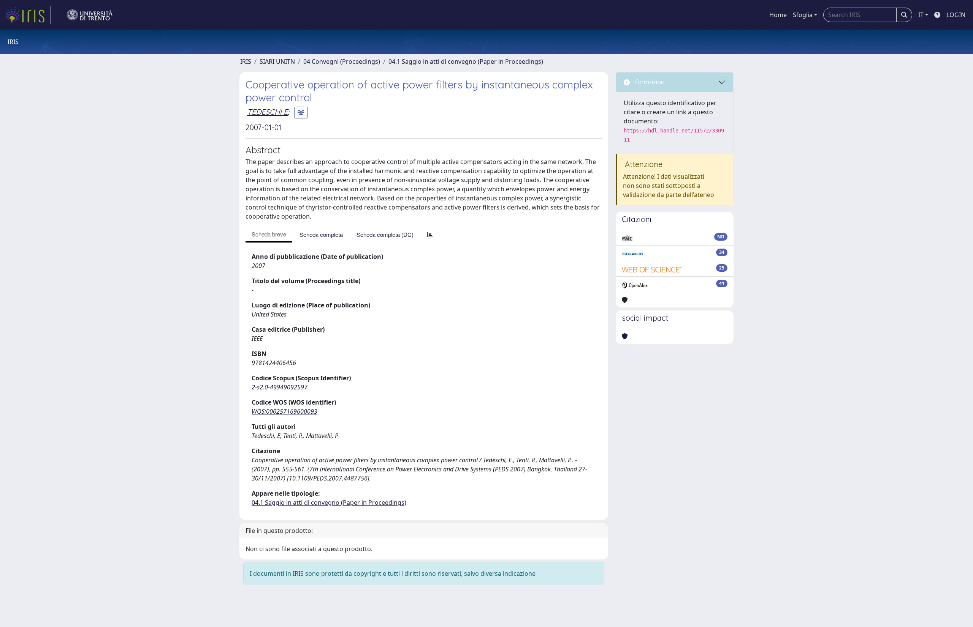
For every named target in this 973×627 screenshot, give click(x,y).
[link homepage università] (89, 15)
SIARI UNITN (277, 61)
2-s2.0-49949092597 (279, 387)
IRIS (245, 61)
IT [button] (921, 15)
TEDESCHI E (267, 112)
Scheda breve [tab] (269, 234)
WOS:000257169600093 (284, 411)
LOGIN (955, 15)
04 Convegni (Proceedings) (341, 61)
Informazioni (648, 82)
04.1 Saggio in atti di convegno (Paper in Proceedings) (465, 61)
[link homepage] (28, 15)
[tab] (430, 234)
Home (778, 15)
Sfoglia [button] (803, 15)
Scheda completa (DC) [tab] (385, 234)
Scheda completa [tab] (321, 234)
